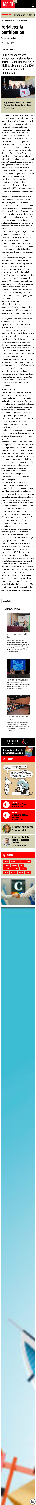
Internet (13, 872)
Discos (28, 872)
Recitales (14, 865)
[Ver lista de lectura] (32, 1501)
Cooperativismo (7, 21)
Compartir (6, 601)
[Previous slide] (3, 1283)
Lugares (23, 869)
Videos (6, 861)
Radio (21, 865)
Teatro (21, 861)
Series (28, 861)
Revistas (7, 865)
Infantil (21, 872)
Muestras (15, 869)
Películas (7, 869)
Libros (6, 872)
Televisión (13, 861)
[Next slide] (32, 1283)
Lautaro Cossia (8, 50)
